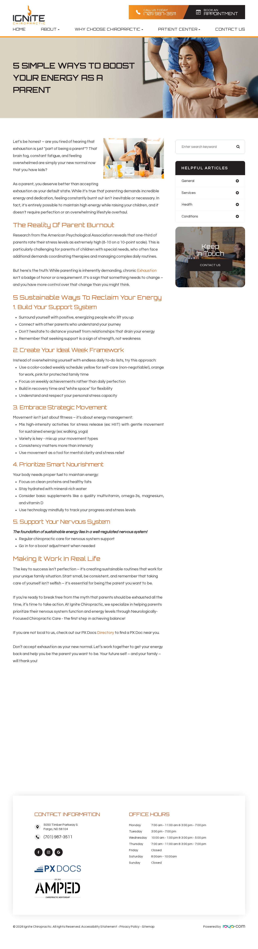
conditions (190, 216)
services (189, 193)
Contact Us (230, 29)
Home (19, 29)
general (188, 181)
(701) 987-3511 (58, 837)
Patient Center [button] (178, 29)
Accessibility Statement (99, 926)
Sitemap (148, 926)
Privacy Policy (129, 926)
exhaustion (147, 271)
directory (105, 633)
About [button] (49, 29)
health (187, 204)
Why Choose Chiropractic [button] (107, 29)
